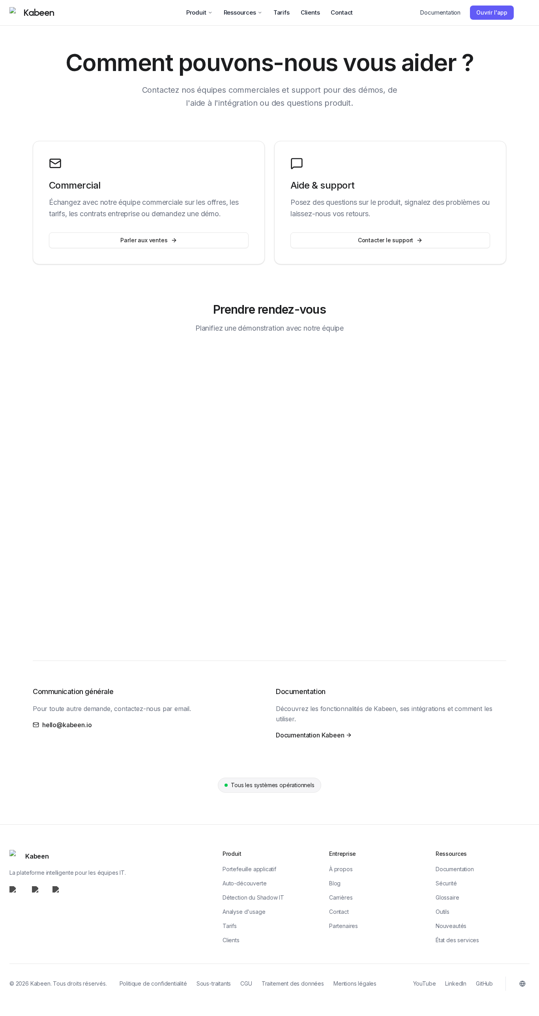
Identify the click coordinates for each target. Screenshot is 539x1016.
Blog (335, 883)
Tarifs (281, 12)
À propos (341, 869)
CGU (246, 983)
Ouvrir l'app (491, 12)
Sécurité (446, 883)
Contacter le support (385, 240)
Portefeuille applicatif (249, 869)
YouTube (424, 983)
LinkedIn (455, 983)
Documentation (440, 12)
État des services (457, 940)
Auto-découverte (244, 883)
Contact (342, 12)
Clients (310, 12)
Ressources (240, 12)
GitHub (484, 983)
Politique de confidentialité (153, 983)
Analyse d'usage (244, 911)
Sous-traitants (214, 983)
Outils (442, 911)
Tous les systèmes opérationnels (269, 787)
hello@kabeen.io (67, 725)
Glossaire (447, 897)
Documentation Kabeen (310, 735)
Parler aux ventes (143, 240)
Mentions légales (354, 983)
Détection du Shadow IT (253, 897)
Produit (196, 12)
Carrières (340, 897)
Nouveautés (451, 925)
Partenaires (343, 925)
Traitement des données (293, 983)
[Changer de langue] (522, 984)
